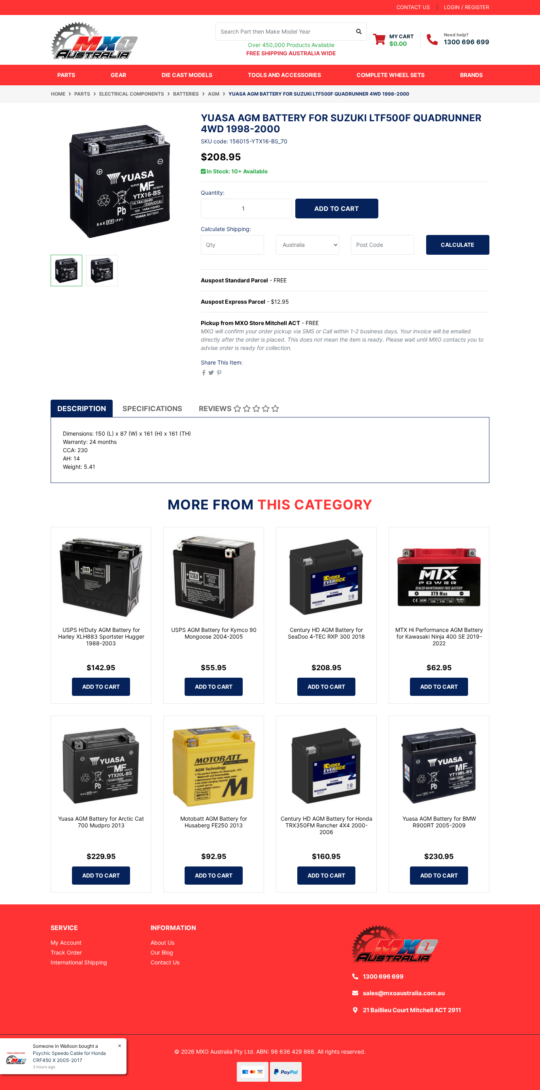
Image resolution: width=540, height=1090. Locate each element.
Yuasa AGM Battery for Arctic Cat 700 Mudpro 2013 (101, 822)
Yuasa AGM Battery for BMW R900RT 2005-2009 (439, 822)
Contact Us (165, 962)
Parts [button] (66, 74)
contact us (413, 7)
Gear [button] (118, 74)
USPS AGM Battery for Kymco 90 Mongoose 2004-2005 (214, 633)
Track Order (66, 952)
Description (81, 408)
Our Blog (162, 952)
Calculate (457, 244)
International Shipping (79, 962)
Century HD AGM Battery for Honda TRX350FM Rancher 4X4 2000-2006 (326, 825)
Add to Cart (336, 208)
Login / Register (466, 7)
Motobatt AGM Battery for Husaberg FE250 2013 (213, 822)
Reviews (216, 408)
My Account (66, 942)
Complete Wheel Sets (391, 74)
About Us (162, 942)
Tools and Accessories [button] (284, 74)
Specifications (152, 408)
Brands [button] (471, 74)
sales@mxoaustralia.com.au (404, 993)
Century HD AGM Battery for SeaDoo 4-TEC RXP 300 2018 (326, 633)
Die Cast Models (187, 74)
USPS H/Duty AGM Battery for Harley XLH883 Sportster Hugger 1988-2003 (101, 636)
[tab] (82, 408)
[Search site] (359, 32)
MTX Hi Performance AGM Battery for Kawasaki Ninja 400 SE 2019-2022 (439, 636)
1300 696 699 (466, 42)
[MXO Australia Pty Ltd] (94, 39)
